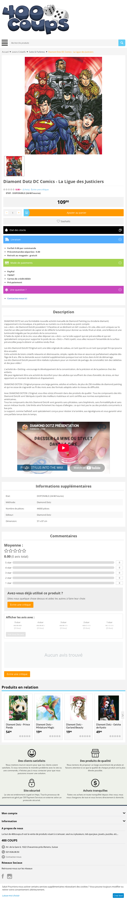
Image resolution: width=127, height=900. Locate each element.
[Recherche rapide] (121, 43)
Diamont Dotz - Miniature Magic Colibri (45, 727)
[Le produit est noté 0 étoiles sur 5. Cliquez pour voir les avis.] (9, 189)
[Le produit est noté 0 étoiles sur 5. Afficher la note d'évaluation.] (25, 736)
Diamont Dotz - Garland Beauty (74, 726)
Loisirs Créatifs (19, 51)
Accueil (5, 51)
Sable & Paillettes (37, 51)
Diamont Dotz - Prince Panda (18, 726)
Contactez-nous (13, 856)
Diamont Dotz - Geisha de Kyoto (108, 726)
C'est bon (118, 895)
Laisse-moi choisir (11, 895)
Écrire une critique (40, 189)
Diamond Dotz (44, 502)
